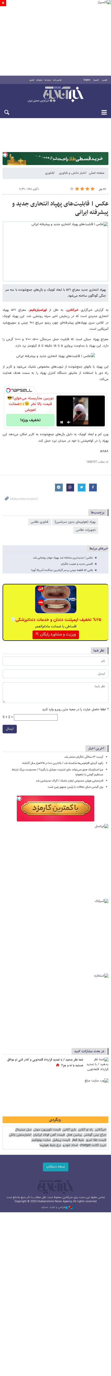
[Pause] (62, 422)
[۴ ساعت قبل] (96, 1065)
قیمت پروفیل (61, 1140)
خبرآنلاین (55, 94)
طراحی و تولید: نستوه (53, 1207)
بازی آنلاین (69, 1129)
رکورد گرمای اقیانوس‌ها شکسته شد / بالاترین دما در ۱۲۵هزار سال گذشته (62, 763)
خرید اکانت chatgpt (93, 1145)
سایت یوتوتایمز (41, 1140)
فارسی (104, 80)
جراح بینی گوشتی (94, 1135)
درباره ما (48, 80)
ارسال (9, 729)
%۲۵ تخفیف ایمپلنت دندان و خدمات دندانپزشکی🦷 (55, 620)
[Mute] (69, 422)
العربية (96, 80)
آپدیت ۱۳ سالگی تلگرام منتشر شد (83, 757)
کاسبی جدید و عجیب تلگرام (77, 564)
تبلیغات (39, 80)
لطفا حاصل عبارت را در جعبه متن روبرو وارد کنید (75, 709)
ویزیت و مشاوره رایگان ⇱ (56, 634)
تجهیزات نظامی (86, 530)
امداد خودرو (70, 1145)
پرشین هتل (74, 1135)
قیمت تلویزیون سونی (47, 1129)
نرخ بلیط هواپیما (50, 1145)
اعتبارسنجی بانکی (20, 1135)
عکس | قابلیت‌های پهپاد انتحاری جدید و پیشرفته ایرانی (60, 208)
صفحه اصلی (96, 173)
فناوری (49, 173)
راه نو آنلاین (85, 1129)
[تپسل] (5, 154)
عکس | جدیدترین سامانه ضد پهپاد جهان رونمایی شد (63, 558)
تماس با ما (57, 80)
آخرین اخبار (96, 748)
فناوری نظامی (39, 522)
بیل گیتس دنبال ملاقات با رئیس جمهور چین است (75, 787)
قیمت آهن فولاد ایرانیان (49, 1135)
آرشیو (32, 80)
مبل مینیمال (23, 1129)
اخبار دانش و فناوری (72, 173)
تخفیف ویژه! (30, 420)
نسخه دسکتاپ (55, 1166)
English (87, 80)
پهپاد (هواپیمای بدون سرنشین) (75, 522)
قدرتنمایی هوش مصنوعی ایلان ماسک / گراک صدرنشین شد (69, 781)
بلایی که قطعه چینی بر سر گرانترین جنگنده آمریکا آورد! (62, 570)
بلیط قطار (78, 1140)
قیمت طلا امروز (95, 1140)
